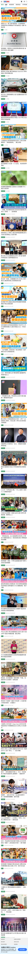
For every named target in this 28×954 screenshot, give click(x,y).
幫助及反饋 (16, 941)
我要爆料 (16, 944)
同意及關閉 (22, 949)
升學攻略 (24, 4)
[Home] (6, 1)
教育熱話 (18, 4)
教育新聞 (11, 4)
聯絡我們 (3, 939)
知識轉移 (3, 214)
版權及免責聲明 (17, 939)
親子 (2, 29)
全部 (6, 4)
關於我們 (3, 941)
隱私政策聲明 (4, 944)
